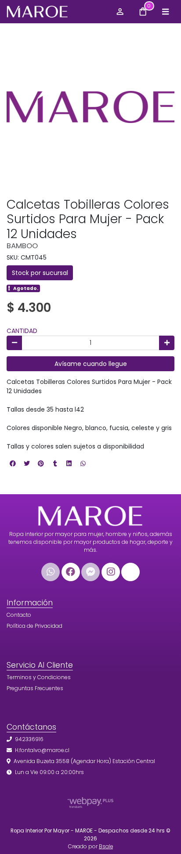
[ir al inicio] (90, 513)
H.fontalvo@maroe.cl (42, 750)
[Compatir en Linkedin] (69, 463)
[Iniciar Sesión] (120, 11)
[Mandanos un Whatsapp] (50, 572)
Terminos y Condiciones (39, 677)
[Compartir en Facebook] (13, 463)
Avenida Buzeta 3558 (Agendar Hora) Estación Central (84, 761)
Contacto (19, 615)
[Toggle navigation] (165, 11)
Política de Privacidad (34, 626)
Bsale (106, 846)
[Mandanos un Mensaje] (90, 572)
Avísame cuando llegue (90, 363)
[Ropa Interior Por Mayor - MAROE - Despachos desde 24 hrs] (57, 12)
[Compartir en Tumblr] (55, 463)
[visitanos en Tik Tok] (130, 572)
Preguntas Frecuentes (35, 688)
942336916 (29, 739)
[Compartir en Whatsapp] (83, 463)
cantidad (22, 330)
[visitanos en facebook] (71, 572)
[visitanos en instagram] (110, 572)
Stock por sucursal (40, 272)
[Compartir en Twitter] (27, 463)
